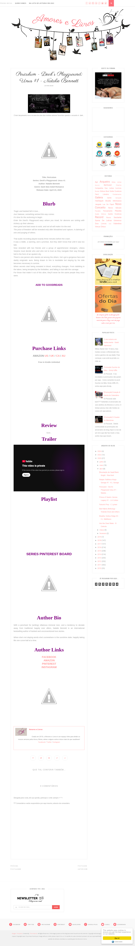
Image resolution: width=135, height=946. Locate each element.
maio (101, 465)
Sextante (117, 217)
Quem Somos (20, 3)
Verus (97, 226)
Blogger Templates (17, 933)
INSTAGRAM (49, 667)
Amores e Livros (36, 729)
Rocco (108, 217)
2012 (99, 561)
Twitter (49, 742)
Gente (109, 198)
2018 (99, 540)
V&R (110, 224)
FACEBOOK (49, 657)
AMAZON (49, 660)
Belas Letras (116, 182)
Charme (118, 185)
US (46, 355)
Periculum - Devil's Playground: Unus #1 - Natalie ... (108, 490)
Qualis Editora (100, 214)
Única (103, 226)
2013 (99, 558)
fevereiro (103, 533)
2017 (99, 544)
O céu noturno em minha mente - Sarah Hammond (111, 342)
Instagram (56, 742)
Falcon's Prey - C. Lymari (108, 505)
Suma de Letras (103, 220)
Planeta (118, 211)
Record (99, 217)
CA (58, 355)
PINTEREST (49, 663)
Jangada (98, 204)
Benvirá (97, 185)
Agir (96, 182)
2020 (99, 458)
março (102, 530)
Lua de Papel (108, 204)
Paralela (98, 211)
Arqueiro (105, 181)
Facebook (41, 742)
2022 (99, 455)
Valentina (117, 223)
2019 (99, 537)
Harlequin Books (103, 201)
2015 (99, 551)
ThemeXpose (33, 933)
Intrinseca (117, 201)
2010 (99, 568)
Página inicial (6, 3)
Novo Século (115, 208)
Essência (118, 191)
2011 (99, 565)
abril (101, 469)
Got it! (117, 938)
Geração (118, 198)
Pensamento (107, 211)
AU (63, 355)
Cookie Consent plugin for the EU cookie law (117, 942)
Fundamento (117, 194)
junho (101, 462)
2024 (99, 451)
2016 (99, 547)
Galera (99, 197)
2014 (99, 554)
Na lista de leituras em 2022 (41, 3)
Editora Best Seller (107, 191)
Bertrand (107, 185)
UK (52, 355)
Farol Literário (102, 194)
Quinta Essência (114, 214)
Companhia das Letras (104, 188)
